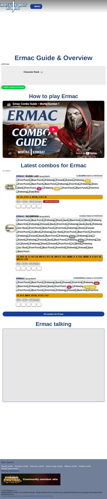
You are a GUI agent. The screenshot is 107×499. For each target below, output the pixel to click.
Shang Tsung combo (9, 468)
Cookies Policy (47, 496)
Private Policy (36, 496)
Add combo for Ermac (14, 87)
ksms (84, 216)
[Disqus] (53, 364)
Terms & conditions (23, 496)
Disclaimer (12, 496)
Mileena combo (71, 466)
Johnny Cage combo (54, 466)
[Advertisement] (53, 34)
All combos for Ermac (53, 314)
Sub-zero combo (37, 466)
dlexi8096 (82, 176)
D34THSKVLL (81, 278)
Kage (15, 491)
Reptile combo (85, 466)
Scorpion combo (21, 466)
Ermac (20, 176)
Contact (4, 496)
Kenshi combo (7, 466)
